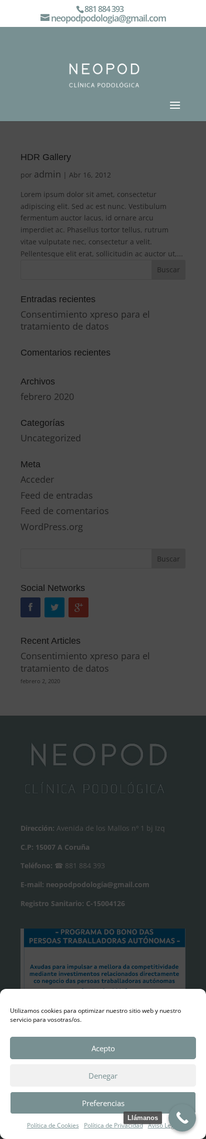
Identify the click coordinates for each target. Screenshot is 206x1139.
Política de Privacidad (113, 1125)
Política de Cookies (53, 1125)
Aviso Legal (164, 1125)
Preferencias (103, 1103)
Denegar (103, 1076)
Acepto (103, 1048)
